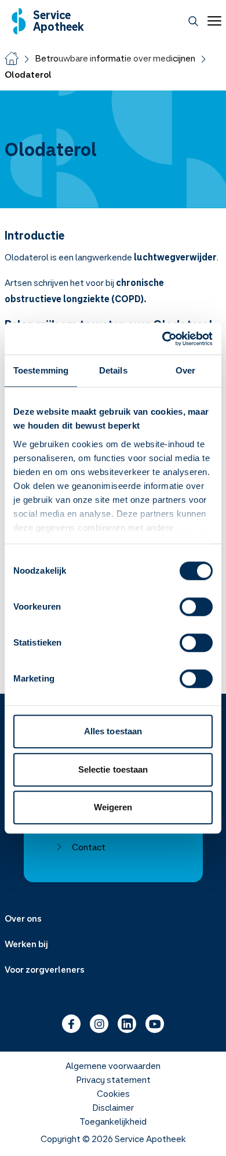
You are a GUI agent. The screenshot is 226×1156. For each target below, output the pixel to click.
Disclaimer (113, 1107)
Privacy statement (113, 1079)
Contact (88, 846)
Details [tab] (113, 370)
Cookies (113, 1093)
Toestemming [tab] (40, 370)
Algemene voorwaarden (113, 1065)
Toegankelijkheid (113, 1121)
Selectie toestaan (113, 769)
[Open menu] (212, 21)
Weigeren (113, 807)
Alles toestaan (113, 731)
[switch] (196, 606)
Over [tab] (185, 370)
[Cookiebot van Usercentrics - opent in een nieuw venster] (162, 338)
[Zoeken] (193, 21)
